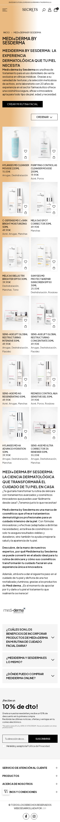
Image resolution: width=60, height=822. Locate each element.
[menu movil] (10, 10)
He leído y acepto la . (28, 746)
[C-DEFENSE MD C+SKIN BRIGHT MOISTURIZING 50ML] (15, 199)
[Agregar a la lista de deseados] (25, 151)
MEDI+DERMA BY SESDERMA (27, 33)
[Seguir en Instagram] (34, 816)
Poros (40, 178)
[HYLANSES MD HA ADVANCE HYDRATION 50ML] (15, 424)
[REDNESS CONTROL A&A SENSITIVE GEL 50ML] (44, 372)
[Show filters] (6, 791)
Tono (16, 289)
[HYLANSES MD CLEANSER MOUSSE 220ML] (15, 144)
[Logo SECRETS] (30, 10)
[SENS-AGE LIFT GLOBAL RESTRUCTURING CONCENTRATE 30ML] (44, 313)
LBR (44, 808)
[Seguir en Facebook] (26, 816)
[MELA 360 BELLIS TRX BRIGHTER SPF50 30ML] (15, 254)
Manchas (22, 233)
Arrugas (6, 175)
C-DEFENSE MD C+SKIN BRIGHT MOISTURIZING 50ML (14, 223)
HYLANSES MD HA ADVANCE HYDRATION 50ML (14, 448)
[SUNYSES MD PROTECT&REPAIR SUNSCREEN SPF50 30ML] (44, 254)
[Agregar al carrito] (25, 157)
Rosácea (52, 292)
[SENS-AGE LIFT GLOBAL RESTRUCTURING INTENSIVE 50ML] (15, 313)
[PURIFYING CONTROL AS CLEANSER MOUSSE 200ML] (44, 144)
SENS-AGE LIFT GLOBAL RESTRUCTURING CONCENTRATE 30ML (43, 337)
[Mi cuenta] (50, 10)
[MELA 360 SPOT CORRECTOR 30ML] (44, 199)
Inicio (6, 33)
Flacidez (6, 351)
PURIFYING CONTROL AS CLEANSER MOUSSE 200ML (44, 168)
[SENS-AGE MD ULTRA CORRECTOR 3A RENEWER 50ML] (44, 424)
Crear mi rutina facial (22, 104)
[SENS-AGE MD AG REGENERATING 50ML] (15, 372)
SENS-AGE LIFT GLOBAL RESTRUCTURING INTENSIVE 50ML (15, 337)
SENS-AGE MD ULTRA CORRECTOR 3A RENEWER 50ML (42, 448)
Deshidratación (20, 175)
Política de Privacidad (38, 746)
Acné (33, 178)
